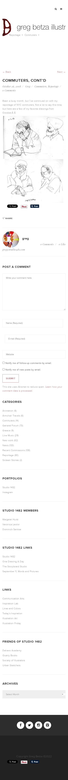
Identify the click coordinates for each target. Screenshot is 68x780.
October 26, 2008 (11, 86)
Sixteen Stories (10, 460)
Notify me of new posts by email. (23, 369)
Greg (27, 86)
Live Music (8, 435)
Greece (6, 430)
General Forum (10, 425)
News (5, 445)
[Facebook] (20, 725)
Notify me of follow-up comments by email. (28, 363)
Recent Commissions (13, 450)
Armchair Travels (11, 415)
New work (7, 440)
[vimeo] (47, 725)
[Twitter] (29, 725)
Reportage (14, 35)
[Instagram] (38, 725)
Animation (7, 410)
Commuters (31, 35)
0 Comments (9, 90)
